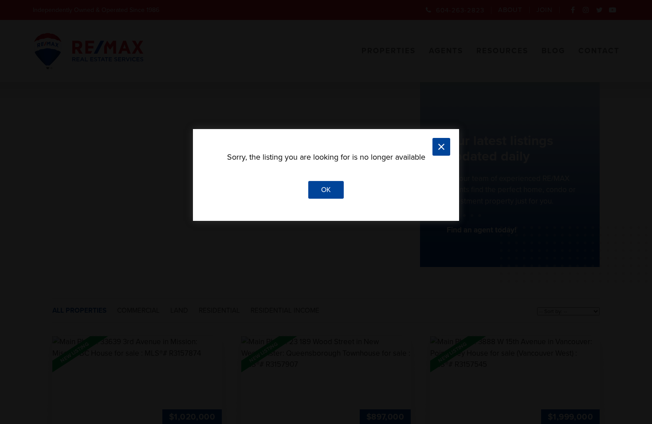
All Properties (79, 310)
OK (326, 189)
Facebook (573, 12)
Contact (599, 50)
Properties (388, 50)
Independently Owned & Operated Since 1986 (96, 10)
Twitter (599, 12)
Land (179, 310)
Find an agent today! (481, 230)
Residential (219, 310)
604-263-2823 (460, 10)
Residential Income (285, 310)
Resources (502, 50)
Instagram (586, 12)
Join (544, 10)
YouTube (613, 12)
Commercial (138, 310)
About (510, 10)
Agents (446, 50)
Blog (553, 50)
